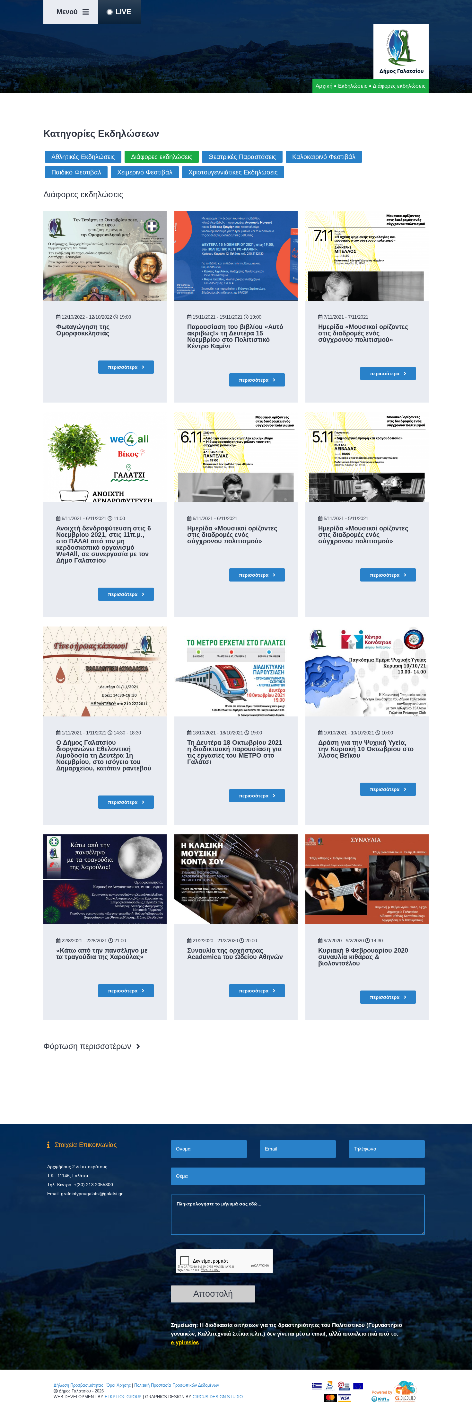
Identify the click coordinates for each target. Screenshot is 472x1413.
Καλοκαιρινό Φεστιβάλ (323, 156)
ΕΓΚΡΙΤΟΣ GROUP (123, 1396)
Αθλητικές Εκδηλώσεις (83, 156)
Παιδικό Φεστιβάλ (76, 172)
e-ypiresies (185, 1342)
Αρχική (324, 86)
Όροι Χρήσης (119, 1385)
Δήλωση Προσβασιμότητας (78, 1385)
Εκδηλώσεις (352, 86)
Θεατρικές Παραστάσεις (242, 156)
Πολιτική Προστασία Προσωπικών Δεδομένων (176, 1385)
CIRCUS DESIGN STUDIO (218, 1396)
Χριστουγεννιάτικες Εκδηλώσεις (233, 172)
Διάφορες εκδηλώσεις (161, 156)
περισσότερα (123, 367)
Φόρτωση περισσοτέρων (87, 1046)
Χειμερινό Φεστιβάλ (144, 172)
